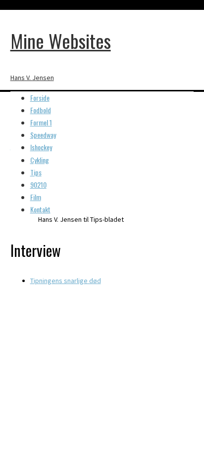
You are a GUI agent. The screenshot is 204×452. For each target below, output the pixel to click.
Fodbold (40, 110)
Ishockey (41, 147)
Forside (40, 97)
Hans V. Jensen (32, 77)
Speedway (43, 134)
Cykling (39, 160)
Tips (36, 172)
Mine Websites (60, 40)
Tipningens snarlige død (65, 280)
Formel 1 (41, 122)
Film (35, 197)
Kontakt (40, 209)
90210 (38, 184)
